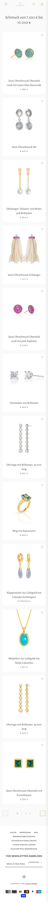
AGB (36, 832)
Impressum (25, 832)
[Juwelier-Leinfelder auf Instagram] (24, 877)
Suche (13, 832)
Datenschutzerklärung (24, 841)
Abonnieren (34, 862)
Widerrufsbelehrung (24, 836)
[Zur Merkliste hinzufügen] (42, 35)
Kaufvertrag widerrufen (24, 849)
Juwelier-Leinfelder (31, 883)
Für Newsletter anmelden (24, 856)
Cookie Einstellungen (24, 845)
